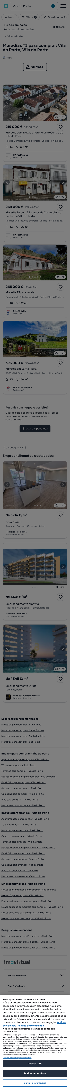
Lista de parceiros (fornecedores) (17, 1058)
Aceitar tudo (35, 1063)
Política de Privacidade (31, 1025)
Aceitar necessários (35, 1073)
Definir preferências (35, 1083)
